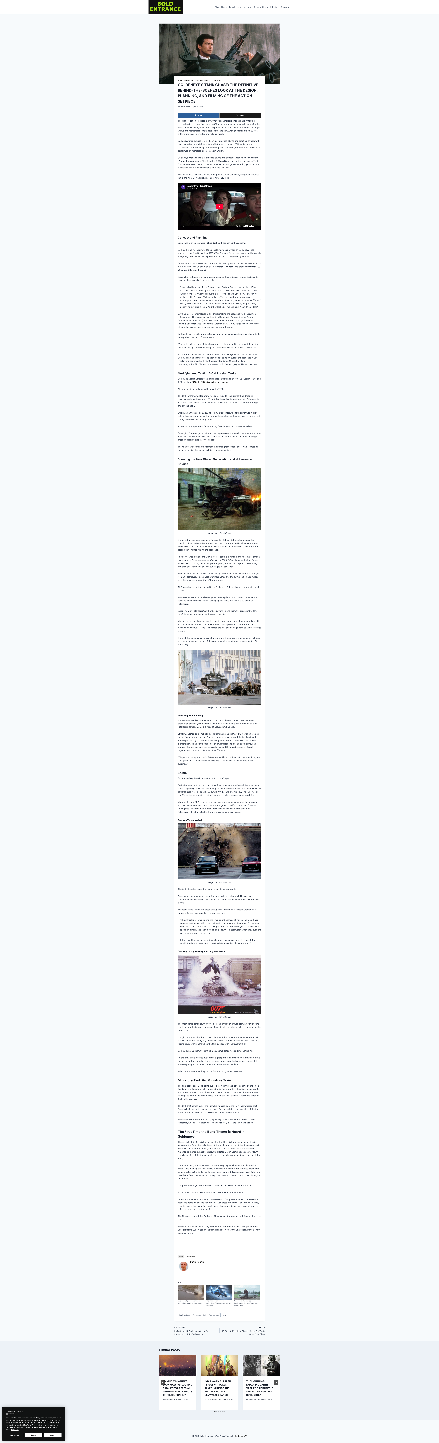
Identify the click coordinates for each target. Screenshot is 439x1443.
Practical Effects (202, 80)
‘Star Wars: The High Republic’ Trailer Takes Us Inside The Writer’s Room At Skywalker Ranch (218, 1388)
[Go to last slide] (163, 1382)
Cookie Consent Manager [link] (13, 1411)
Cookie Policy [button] (20, 1427)
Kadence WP (241, 1436)
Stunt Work (217, 80)
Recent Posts (190, 1257)
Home (180, 80)
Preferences (14, 1435)
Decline (33, 1435)
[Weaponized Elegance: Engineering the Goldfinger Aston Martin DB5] (247, 1292)
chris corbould (184, 1315)
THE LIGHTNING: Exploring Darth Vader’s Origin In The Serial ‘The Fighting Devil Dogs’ (259, 1388)
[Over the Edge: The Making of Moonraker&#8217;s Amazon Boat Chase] (191, 1292)
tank (223, 1315)
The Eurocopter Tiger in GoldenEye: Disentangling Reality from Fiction (218, 1303)
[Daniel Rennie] (183, 1266)
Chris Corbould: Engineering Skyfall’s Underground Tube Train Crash (191, 1330)
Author (181, 1257)
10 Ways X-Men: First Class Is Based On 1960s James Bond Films (243, 1330)
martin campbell (199, 1315)
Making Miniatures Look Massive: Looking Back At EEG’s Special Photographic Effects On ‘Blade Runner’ (177, 1388)
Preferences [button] (15, 1430)
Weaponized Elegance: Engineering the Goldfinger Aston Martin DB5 (246, 1303)
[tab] (214, 1411)
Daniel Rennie (185, 107)
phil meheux (214, 1315)
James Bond (188, 80)
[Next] (276, 1382)
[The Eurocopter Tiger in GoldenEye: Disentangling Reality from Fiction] (219, 1292)
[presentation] (177, 1365)
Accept (52, 1435)
